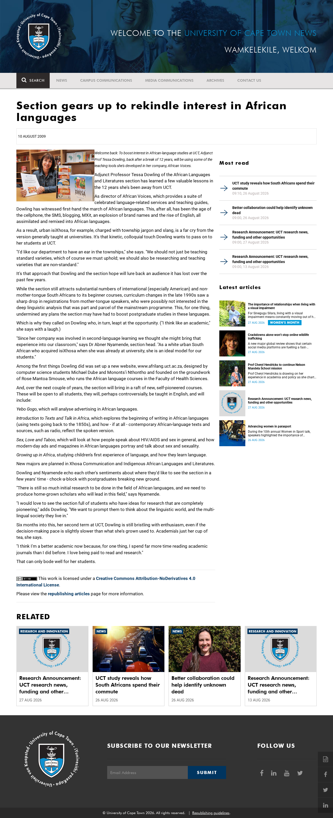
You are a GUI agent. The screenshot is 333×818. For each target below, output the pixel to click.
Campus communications (106, 80)
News (61, 80)
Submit (207, 772)
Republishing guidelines (210, 813)
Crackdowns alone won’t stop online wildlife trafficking (278, 336)
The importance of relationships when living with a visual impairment (281, 306)
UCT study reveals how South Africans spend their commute (273, 185)
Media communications (169, 80)
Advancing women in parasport (269, 426)
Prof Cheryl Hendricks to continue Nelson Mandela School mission (276, 366)
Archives (215, 80)
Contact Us (249, 80)
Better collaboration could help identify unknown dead (272, 210)
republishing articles (69, 593)
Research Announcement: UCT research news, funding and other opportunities (270, 234)
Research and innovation (44, 631)
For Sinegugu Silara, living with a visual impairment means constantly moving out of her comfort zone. (282, 315)
